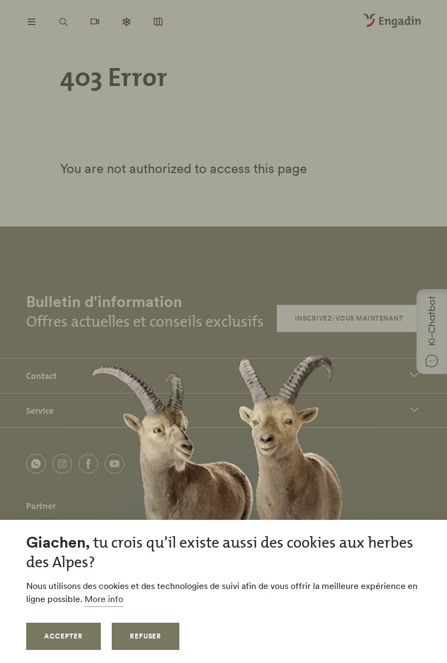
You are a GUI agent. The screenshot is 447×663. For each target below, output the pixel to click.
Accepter (63, 636)
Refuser (146, 636)
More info (103, 598)
